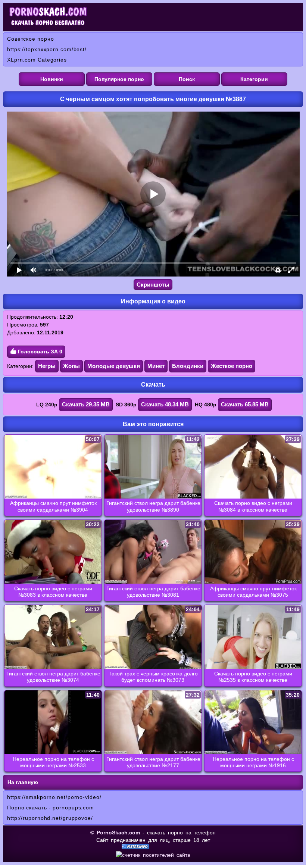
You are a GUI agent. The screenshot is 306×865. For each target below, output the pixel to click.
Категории (254, 79)
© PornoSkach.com (115, 833)
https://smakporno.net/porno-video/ (54, 797)
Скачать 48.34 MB (165, 404)
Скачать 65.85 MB (245, 404)
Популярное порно (119, 79)
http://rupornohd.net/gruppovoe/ (50, 818)
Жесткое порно (231, 366)
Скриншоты (153, 284)
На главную (22, 782)
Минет (156, 366)
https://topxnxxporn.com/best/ (47, 49)
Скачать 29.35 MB (86, 404)
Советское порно (30, 39)
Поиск (187, 79)
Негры (47, 366)
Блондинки (187, 366)
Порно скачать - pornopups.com (50, 808)
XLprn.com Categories (37, 60)
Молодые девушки (113, 366)
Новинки (51, 79)
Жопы (71, 366)
